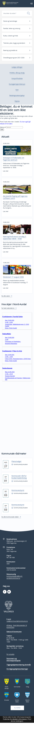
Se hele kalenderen (7, 308)
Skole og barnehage (10, 21)
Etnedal (6, 700)
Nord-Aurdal (6, 687)
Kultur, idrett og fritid (10, 36)
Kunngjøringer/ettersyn (17, 84)
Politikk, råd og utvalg (17, 73)
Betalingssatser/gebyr (17, 95)
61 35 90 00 (10, 638)
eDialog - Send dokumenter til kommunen (17, 626)
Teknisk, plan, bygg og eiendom (14, 43)
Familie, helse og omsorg (11, 28)
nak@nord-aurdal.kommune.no (17, 621)
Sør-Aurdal (17, 687)
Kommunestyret (18, 490)
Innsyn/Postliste (17, 78)
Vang (27, 687)
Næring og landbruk (10, 50)
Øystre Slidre (27, 701)
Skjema (17, 101)
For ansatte (10, 654)
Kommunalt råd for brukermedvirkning (19, 477)
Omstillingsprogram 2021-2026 (13, 58)
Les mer (5, 171)
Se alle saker (5, 296)
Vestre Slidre (17, 701)
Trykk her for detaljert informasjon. (15, 719)
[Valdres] (8, 606)
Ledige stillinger (17, 67)
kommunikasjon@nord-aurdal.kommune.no (15, 577)
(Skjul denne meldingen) (21, 720)
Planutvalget (16, 461)
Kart (17, 90)
